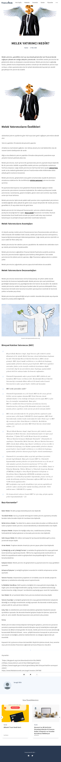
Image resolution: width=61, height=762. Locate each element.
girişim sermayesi (36, 180)
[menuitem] (7, 3)
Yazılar (43, 2)
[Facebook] (24, 674)
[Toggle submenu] (57, 3)
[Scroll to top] (37, 674)
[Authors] (5, 708)
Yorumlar (35, 2)
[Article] (15, 713)
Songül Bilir (18, 682)
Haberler (27, 2)
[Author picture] (7, 685)
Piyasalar (50, 2)
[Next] (59, 717)
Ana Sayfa (18, 2)
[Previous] (1, 717)
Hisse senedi (29, 213)
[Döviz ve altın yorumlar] (7, 3)
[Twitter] (30, 674)
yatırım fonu (53, 168)
